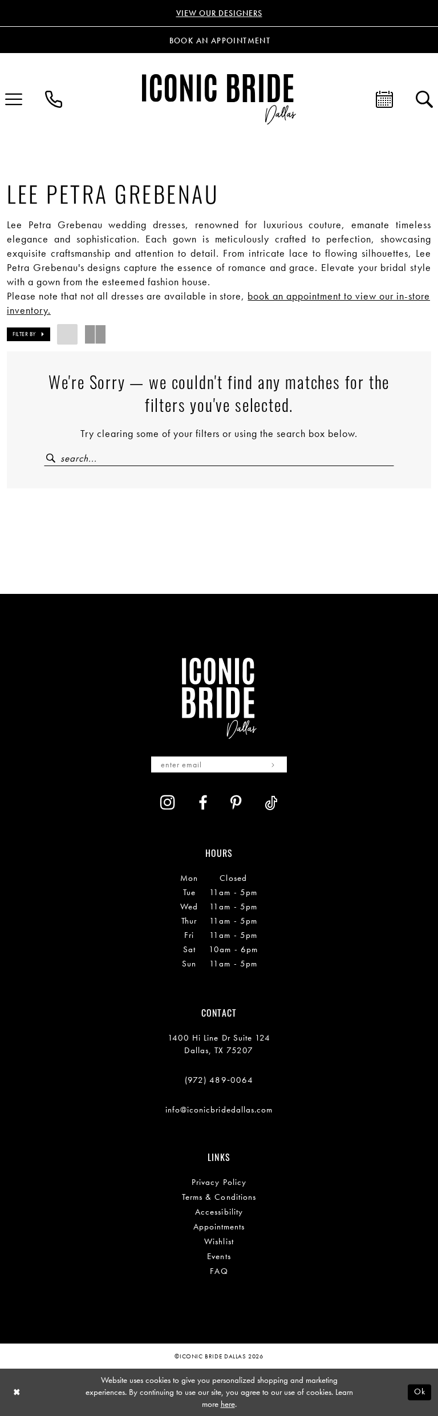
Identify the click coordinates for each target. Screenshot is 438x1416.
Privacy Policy (219, 1182)
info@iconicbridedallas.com (219, 1109)
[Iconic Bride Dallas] (219, 99)
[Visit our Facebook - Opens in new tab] (203, 803)
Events (218, 1256)
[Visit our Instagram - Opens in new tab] (168, 802)
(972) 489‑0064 (219, 1080)
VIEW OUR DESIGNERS (219, 13)
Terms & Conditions (219, 1197)
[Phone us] (54, 99)
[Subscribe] (272, 764)
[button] (28, 334)
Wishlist (219, 1241)
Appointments (219, 1226)
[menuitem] (54, 99)
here (228, 1404)
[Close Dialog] (17, 1392)
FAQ (219, 1271)
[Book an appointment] (384, 99)
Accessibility (219, 1211)
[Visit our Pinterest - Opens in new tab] (236, 803)
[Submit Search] (52, 458)
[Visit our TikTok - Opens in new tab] (271, 803)
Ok (419, 1392)
